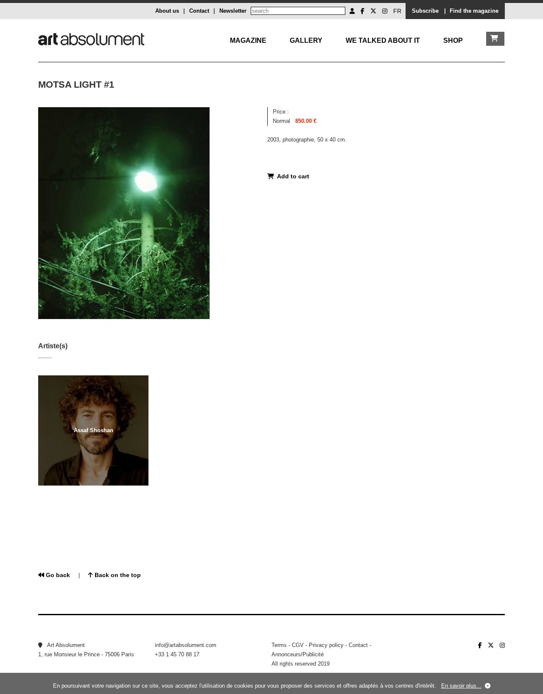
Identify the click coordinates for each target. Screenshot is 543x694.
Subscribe (425, 11)
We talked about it (383, 40)
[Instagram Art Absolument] (384, 11)
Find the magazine (474, 11)
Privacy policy (326, 645)
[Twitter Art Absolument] (373, 11)
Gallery (306, 40)
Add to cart (291, 176)
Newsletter (232, 11)
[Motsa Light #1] (124, 317)
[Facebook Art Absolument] (362, 11)
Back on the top (117, 575)
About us (167, 11)
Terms (279, 645)
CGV (298, 645)
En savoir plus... (461, 686)
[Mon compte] (352, 11)
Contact (199, 11)
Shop (453, 40)
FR (397, 11)
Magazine (248, 40)
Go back (57, 575)
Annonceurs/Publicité (298, 654)
